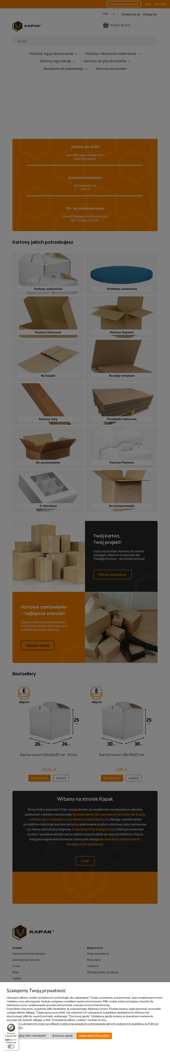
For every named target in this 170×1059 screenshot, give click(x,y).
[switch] (11, 1046)
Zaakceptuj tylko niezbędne (27, 1035)
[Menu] (17, 1024)
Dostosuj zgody (62, 1035)
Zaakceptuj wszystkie (94, 1035)
